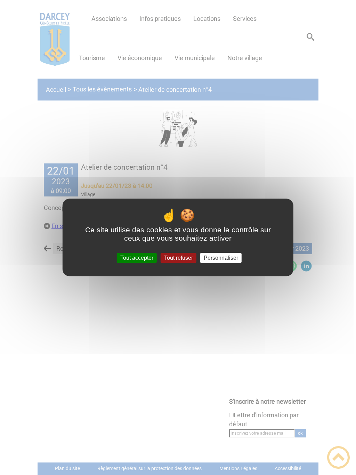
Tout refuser (178, 258)
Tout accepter (136, 258)
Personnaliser (221, 258)
